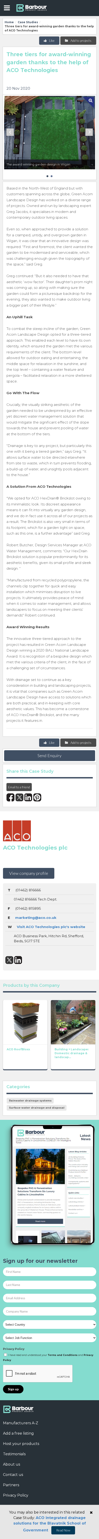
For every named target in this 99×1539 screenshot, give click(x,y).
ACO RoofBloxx (18, 1049)
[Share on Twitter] (19, 797)
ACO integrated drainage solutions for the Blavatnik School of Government (49, 1524)
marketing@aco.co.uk (35, 917)
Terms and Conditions (63, 1355)
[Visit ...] (25, 1022)
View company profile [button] (28, 873)
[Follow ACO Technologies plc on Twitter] (9, 960)
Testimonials (14, 1454)
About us (11, 1464)
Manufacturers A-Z (20, 1423)
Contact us (13, 1474)
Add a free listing (18, 1433)
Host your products (21, 1443)
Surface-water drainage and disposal (36, 1107)
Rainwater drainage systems (30, 1100)
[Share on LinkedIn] (28, 797)
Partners (11, 1485)
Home (9, 22)
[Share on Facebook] (10, 797)
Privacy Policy (13, 1349)
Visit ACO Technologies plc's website (51, 927)
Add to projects (80, 40)
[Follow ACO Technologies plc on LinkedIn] (18, 960)
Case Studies (28, 22)
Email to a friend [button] (19, 787)
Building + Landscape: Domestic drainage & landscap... (72, 1053)
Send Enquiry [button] (49, 755)
